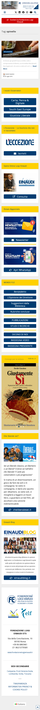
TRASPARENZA (20, 683)
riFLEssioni (8, 52)
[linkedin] (20, 12)
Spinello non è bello (11, 55)
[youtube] (31, 12)
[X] (16, 12)
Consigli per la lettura (14, 359)
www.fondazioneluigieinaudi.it (20, 652)
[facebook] (23, 12)
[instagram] (27, 12)
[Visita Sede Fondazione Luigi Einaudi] (20, 8)
